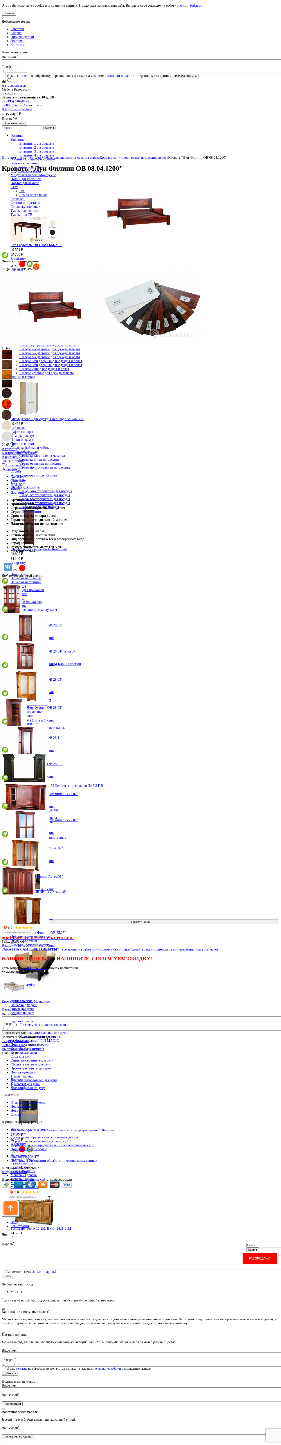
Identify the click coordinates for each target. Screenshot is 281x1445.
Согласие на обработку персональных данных (45, 1137)
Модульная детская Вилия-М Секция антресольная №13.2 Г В (57, 785)
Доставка (17, 41)
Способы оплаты (23, 1156)
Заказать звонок (13, 461)
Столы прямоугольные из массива (44, 467)
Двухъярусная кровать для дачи (42, 1025)
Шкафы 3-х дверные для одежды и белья (49, 353)
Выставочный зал (15, 1049)
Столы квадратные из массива (42, 455)
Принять (9, 13)
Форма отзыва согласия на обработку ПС (41, 1141)
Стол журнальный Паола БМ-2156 (36, 245)
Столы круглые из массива (39, 459)
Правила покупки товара (29, 1129)
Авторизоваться (14, 85)
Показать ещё (140, 921)
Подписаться (12, 1403)
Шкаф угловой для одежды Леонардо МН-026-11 (47, 419)
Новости (17, 1110)
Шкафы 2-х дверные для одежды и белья (49, 349)
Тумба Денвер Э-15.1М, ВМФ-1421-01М (41, 1228)
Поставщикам (21, 1106)
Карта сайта (19, 1087)
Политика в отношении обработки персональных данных (54, 1160)
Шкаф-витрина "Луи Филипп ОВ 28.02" (32, 707)
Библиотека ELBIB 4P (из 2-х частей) (38, 891)
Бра (22, 191)
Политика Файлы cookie (29, 1149)
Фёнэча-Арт (45, 504)
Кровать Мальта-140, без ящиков (26, 1001)
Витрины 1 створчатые (36, 143)
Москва (16, 1292)
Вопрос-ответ (21, 1072)
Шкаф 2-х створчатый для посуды (44, 495)
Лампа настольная (33, 195)
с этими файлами (190, 5)
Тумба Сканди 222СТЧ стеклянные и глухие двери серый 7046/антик (63, 1130)
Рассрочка (18, 1133)
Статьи (16, 1114)
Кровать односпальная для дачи (43, 1032)
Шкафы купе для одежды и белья (44, 369)
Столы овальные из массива (40, 463)
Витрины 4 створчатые (36, 155)
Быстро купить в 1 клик (20, 453)
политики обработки (121, 76)
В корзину (18, 258)
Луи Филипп (31, 512)
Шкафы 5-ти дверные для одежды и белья (50, 361)
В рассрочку (11, 457)
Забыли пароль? (44, 1272)
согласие (23, 76)
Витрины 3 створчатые (36, 151)
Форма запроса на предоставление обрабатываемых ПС (52, 1145)
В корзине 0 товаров (17, 109)
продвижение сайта (33, 1179)
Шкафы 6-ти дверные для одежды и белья (50, 365)
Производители (22, 37)
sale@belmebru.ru (14, 1172)
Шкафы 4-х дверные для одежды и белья (49, 357)
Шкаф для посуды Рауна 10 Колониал (39, 549)
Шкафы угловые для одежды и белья (46, 373)
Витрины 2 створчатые (36, 147)
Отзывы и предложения (28, 1102)
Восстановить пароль (18, 1437)
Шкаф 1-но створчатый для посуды (45, 491)
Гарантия (17, 29)
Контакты (18, 45)
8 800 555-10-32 (13, 105)
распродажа (259, 1258)
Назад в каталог (13, 1009)
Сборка (16, 33)
